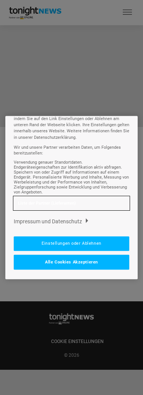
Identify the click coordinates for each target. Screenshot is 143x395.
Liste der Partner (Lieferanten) (47, 203)
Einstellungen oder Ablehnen (71, 243)
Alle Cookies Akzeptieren (71, 262)
